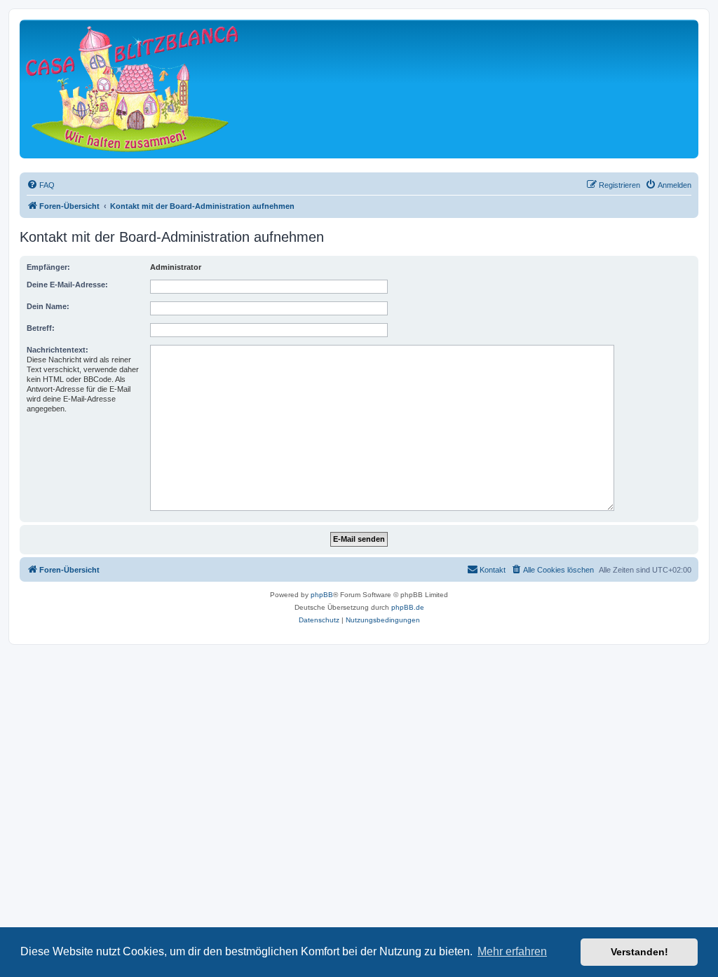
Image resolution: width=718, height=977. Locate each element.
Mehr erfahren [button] (512, 951)
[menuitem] (41, 185)
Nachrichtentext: (57, 350)
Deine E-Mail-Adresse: (67, 284)
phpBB (322, 595)
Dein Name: (48, 306)
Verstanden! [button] (639, 951)
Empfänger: (48, 267)
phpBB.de (407, 607)
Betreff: (41, 328)
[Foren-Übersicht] (132, 89)
